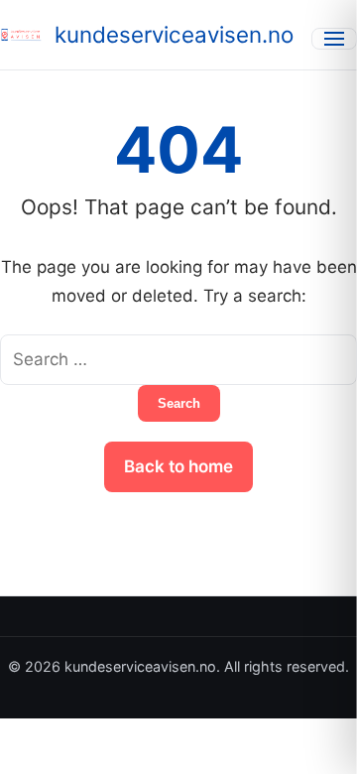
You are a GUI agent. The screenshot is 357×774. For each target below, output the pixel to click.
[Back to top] (315, 742)
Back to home (178, 466)
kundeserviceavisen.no (174, 34)
